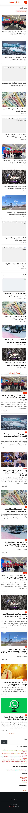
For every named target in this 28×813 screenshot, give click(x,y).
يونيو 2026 (24, 780)
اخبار (25, 298)
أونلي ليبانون (14, 2)
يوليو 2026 (24, 779)
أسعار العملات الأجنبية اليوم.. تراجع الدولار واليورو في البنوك (14, 760)
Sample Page (15, 800)
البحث (25, 739)
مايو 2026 (25, 782)
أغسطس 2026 (23, 777)
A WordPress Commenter (20, 770)
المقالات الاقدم (10, 733)
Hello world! (9, 770)
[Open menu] (25, 2)
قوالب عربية (11, 806)
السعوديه (25, 790)
